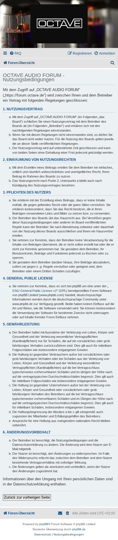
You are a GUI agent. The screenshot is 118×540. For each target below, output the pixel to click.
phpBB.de (79, 529)
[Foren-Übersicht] (59, 24)
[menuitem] (15, 53)
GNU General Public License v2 (34, 290)
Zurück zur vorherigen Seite (27, 497)
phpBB (43, 524)
